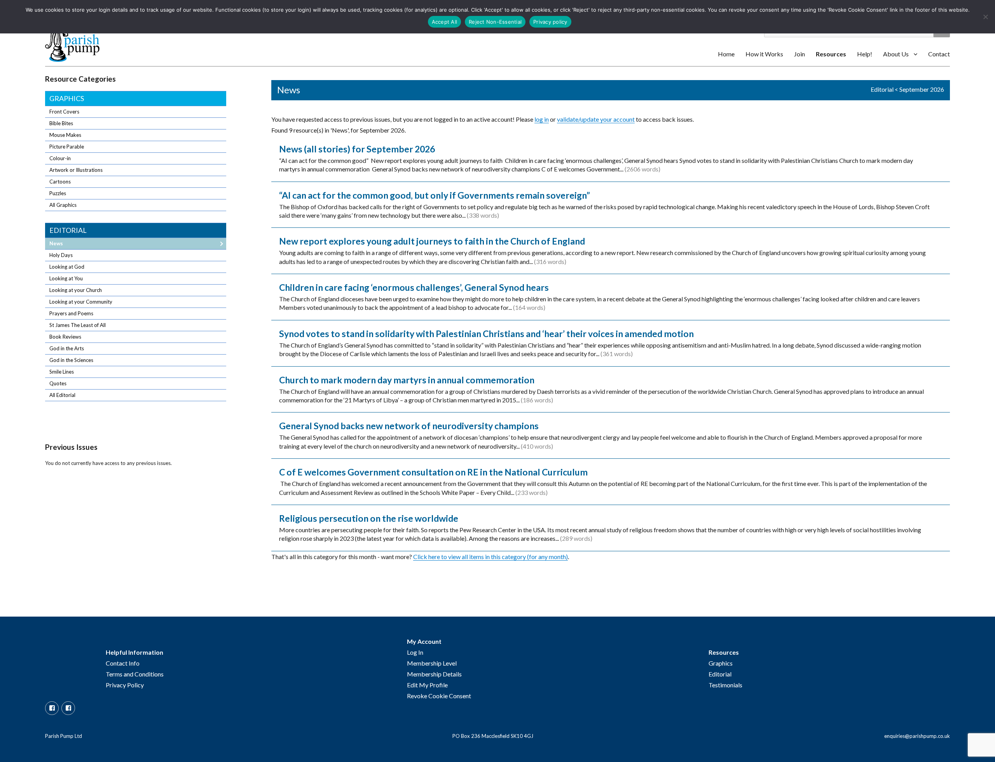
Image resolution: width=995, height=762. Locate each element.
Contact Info (123, 663)
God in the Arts (66, 348)
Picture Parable (66, 146)
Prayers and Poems (71, 313)
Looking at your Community (80, 302)
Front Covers (64, 111)
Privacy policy (550, 22)
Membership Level (432, 663)
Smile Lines (61, 372)
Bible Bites (61, 123)
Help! (864, 54)
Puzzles (57, 193)
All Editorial (62, 395)
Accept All (444, 22)
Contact (939, 54)
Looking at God (66, 267)
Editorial (882, 89)
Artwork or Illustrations (76, 170)
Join (799, 54)
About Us (896, 54)
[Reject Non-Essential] (985, 17)
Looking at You (66, 278)
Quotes (57, 383)
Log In (415, 652)
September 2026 (921, 89)
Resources (831, 54)
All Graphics (63, 205)
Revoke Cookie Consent (439, 695)
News (56, 243)
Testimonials (725, 685)
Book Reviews (65, 337)
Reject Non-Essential (495, 22)
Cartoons (60, 181)
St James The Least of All (77, 325)
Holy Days (61, 255)
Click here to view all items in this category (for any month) (490, 556)
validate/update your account (596, 119)
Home (726, 54)
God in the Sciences (71, 360)
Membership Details (434, 674)
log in (541, 119)
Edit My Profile (427, 685)
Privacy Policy (125, 685)
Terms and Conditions (135, 674)
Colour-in (60, 158)
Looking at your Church (75, 290)
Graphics (66, 98)
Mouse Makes (65, 135)
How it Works (764, 54)
